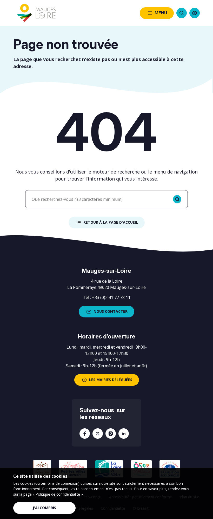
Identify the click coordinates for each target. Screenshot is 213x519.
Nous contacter (111, 311)
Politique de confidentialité (58, 494)
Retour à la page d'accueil (110, 222)
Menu (161, 12)
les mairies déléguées (110, 379)
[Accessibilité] (194, 13)
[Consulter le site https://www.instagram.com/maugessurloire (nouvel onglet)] (110, 433)
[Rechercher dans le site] (181, 13)
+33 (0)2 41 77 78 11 (111, 297)
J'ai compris (44, 507)
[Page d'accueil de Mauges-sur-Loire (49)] (36, 13)
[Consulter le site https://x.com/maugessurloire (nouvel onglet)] (97, 433)
